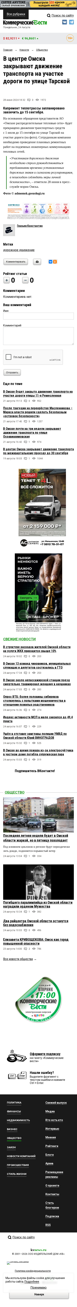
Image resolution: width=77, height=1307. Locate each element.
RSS (48, 1225)
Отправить (12, 372)
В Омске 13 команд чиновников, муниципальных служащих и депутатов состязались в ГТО (37, 665)
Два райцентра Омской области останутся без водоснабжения (35, 923)
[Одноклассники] (55, 261)
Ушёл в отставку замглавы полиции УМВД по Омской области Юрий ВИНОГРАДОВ (35, 736)
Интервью (52, 1128)
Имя (5, 310)
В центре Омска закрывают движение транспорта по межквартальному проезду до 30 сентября (38, 451)
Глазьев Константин (30, 225)
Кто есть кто (54, 1120)
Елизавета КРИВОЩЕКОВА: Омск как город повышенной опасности (36, 941)
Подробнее (31, 1281)
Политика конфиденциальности (33, 1271)
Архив (49, 1163)
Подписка (52, 1216)
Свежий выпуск (56, 1102)
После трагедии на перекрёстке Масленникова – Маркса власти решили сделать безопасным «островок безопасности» (37, 412)
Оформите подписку (45, 1054)
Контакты (52, 1194)
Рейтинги (51, 1146)
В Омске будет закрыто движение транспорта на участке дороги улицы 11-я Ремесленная (38, 393)
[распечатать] (36, 264)
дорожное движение (19, 250)
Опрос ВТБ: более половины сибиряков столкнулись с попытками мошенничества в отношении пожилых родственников (34, 700)
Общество (14, 792)
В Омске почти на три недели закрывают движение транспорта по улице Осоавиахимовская (32, 432)
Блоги (49, 1154)
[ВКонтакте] (50, 261)
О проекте (52, 1185)
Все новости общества (18, 959)
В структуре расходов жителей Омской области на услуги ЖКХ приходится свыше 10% (36, 649)
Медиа (50, 1111)
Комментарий (12, 325)
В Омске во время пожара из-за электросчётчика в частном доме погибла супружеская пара (38, 752)
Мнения (50, 1137)
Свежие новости (19, 639)
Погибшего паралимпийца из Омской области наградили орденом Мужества (37, 904)
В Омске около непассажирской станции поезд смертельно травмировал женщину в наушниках (37, 682)
